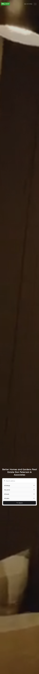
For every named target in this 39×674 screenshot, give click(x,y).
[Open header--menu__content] (35, 4)
